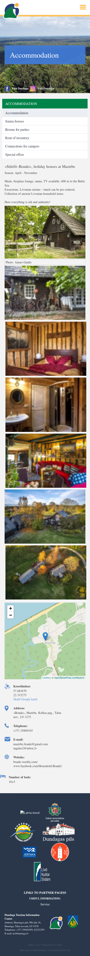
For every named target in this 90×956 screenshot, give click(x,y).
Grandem (43, 950)
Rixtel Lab (65, 950)
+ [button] (10, 608)
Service (45, 904)
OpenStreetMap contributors (69, 677)
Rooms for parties (17, 129)
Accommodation (16, 112)
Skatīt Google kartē (25, 699)
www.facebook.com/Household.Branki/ (37, 766)
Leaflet (46, 677)
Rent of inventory (17, 137)
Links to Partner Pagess (45, 892)
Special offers (14, 154)
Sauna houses (14, 121)
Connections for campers (22, 146)
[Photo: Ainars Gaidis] (45, 319)
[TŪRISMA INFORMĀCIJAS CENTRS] (11, 11)
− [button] (10, 615)
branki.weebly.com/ (25, 762)
